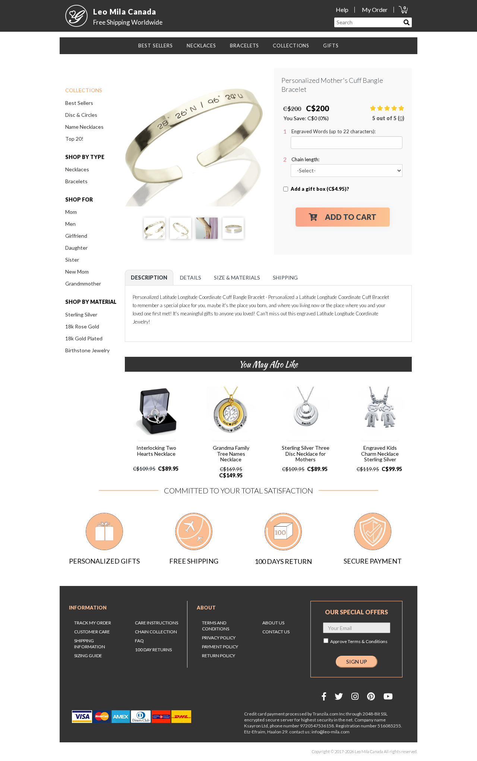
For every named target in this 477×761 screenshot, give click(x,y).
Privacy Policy (219, 637)
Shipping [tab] (285, 277)
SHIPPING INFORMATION (89, 643)
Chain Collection (156, 631)
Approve (359, 641)
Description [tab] (149, 277)
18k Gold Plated (83, 338)
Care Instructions (156, 623)
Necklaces (77, 169)
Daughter (76, 247)
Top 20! (74, 138)
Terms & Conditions (368, 641)
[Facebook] (324, 696)
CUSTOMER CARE (92, 631)
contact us (276, 631)
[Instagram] (354, 696)
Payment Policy (220, 646)
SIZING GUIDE (88, 655)
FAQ (139, 640)
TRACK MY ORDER (92, 623)
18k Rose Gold (82, 326)
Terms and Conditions (215, 625)
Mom (71, 212)
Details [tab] (190, 277)
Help (342, 9)
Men (70, 224)
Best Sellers (79, 103)
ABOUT (206, 608)
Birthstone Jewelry (87, 350)
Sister (72, 259)
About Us (273, 623)
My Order (375, 9)
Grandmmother (83, 283)
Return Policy (218, 655)
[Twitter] (339, 696)
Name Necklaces (84, 127)
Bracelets (76, 181)
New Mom (77, 271)
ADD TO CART (350, 216)
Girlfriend (76, 236)
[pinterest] (371, 696)
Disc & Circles (81, 115)
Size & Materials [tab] (237, 277)
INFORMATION (88, 608)
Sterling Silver (81, 314)
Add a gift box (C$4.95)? (320, 189)
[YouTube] (388, 696)
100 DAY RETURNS (153, 649)
